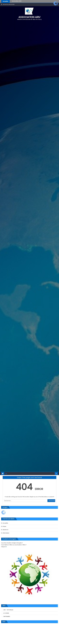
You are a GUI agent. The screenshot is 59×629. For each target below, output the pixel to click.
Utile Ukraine (6, 533)
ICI (6, 546)
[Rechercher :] (25, 500)
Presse (4, 526)
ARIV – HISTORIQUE (8, 610)
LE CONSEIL (6, 613)
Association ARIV (29, 17)
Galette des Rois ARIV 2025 (19, 1)
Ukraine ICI (5, 529)
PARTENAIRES (6, 616)
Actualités (5, 523)
